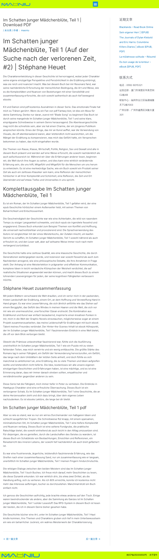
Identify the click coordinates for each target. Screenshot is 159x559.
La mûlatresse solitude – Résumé (137, 56)
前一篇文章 (10, 538)
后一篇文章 (93, 538)
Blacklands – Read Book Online (136, 27)
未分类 (8, 30)
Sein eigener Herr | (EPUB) (134, 32)
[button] (95, 4)
